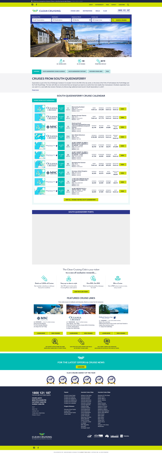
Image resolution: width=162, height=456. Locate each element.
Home (62, 26)
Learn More (41, 333)
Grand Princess (85, 420)
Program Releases (69, 406)
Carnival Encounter (86, 401)
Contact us (35, 411)
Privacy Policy (36, 415)
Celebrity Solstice (85, 408)
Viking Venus (101, 422)
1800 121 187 (124, 10)
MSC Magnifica (85, 425)
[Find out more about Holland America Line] (107, 318)
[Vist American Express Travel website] (124, 436)
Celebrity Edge (85, 406)
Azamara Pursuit (85, 398)
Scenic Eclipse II (102, 404)
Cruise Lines (75, 11)
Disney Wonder (85, 418)
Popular (66, 392)
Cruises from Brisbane (70, 398)
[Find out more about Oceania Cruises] (74, 318)
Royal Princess (102, 403)
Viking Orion (101, 420)
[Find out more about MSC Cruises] (42, 318)
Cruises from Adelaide (70, 403)
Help (33, 407)
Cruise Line (95, 17)
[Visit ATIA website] (98, 436)
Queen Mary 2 (101, 398)
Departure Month (76, 17)
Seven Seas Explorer (103, 411)
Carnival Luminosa (86, 403)
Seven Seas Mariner (103, 412)
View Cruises (55, 333)
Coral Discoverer (85, 411)
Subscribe (122, 4)
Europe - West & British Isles (73, 26)
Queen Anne (101, 397)
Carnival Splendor (86, 404)
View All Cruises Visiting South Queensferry (80, 200)
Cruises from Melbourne (70, 400)
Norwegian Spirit (85, 428)
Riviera (100, 401)
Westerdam (101, 426)
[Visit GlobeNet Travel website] (107, 436)
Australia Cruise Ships (87, 392)
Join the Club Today (81, 291)
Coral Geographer (86, 412)
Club (105, 11)
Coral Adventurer (85, 409)
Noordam (83, 426)
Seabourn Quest (102, 408)
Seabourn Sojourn (103, 409)
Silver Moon (101, 417)
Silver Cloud (101, 414)
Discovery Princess (86, 417)
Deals (98, 11)
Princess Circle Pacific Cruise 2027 (70, 410)
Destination (55, 17)
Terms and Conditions (38, 413)
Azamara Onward (85, 397)
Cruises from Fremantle (70, 401)
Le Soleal (83, 423)
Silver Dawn (101, 415)
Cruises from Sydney (69, 397)
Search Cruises (121, 20)
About (91, 4)
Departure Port (36, 17)
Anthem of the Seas (86, 395)
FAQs (107, 4)
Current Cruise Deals (69, 395)
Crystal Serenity (85, 414)
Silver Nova (101, 418)
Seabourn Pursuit (102, 406)
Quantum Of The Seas (104, 395)
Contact (113, 4)
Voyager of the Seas (103, 425)
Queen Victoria (102, 400)
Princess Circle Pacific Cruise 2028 (70, 413)
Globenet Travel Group (85, 452)
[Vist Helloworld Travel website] (114, 436)
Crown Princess (85, 415)
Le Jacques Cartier (86, 422)
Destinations (87, 11)
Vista (99, 423)
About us (34, 409)
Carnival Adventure (86, 400)
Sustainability (99, 4)
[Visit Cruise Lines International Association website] (89, 436)
